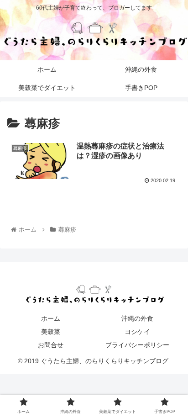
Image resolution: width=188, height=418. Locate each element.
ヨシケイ (137, 331)
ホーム (50, 318)
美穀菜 (50, 331)
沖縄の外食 (137, 318)
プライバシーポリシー (137, 345)
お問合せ (50, 345)
